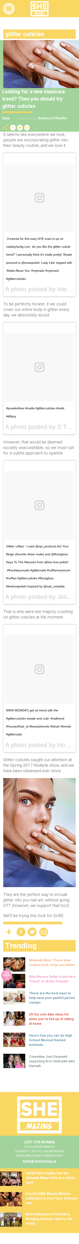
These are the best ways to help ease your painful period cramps (52, 997)
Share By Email (27, 128)
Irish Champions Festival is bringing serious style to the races (49, 1219)
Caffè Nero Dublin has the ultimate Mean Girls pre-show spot (50, 1178)
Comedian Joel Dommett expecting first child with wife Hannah (52, 1061)
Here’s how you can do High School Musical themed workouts (50, 1040)
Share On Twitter (20, 128)
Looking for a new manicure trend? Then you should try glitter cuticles (33, 99)
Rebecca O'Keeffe (52, 118)
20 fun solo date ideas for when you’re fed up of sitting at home (51, 1019)
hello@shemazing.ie (39, 1161)
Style (6, 118)
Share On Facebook (13, 128)
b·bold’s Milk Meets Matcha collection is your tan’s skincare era (52, 1198)
